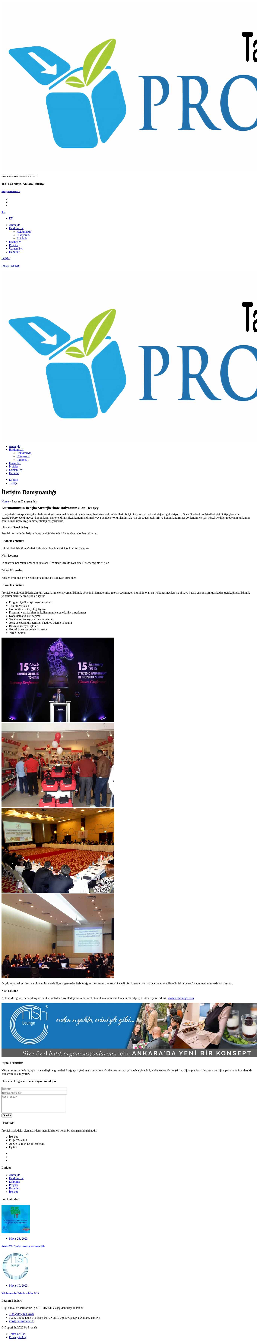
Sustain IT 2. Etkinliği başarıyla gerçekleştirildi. (23, 1246)
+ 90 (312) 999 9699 (21, 1314)
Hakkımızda (16, 1178)
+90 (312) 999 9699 (10, 266)
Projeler (13, 1185)
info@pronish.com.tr (11, 191)
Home (5, 501)
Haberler (14, 1188)
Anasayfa (14, 1174)
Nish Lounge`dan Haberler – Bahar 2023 (20, 1293)
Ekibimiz (14, 1181)
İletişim (13, 1191)
